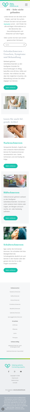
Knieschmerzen (15, 300)
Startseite (7, 24)
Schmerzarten (15, 288)
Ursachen (15, 321)
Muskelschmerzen (15, 308)
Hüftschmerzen (15, 296)
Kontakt (15, 382)
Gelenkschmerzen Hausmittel (15, 351)
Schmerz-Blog (15, 341)
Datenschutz (15, 380)
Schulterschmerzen (15, 304)
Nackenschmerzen (15, 292)
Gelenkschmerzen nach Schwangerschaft (15, 346)
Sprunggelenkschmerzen (15, 317)
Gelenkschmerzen (15, 313)
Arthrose (15, 325)
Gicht (15, 333)
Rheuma (15, 329)
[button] (3, 409)
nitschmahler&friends (19, 390)
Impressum (15, 378)
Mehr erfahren (10, 87)
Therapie (15, 337)
